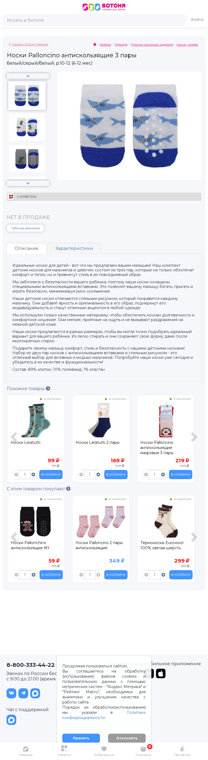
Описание (26, 248)
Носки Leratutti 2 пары (97, 442)
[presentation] (14, 440)
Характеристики (74, 248)
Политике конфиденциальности (104, 715)
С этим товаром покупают (36, 488)
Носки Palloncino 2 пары (163, 542)
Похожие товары (26, 388)
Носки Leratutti (25, 442)
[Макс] (35, 693)
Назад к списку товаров (30, 44)
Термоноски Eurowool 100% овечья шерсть (97, 545)
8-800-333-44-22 (30, 665)
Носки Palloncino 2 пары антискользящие (34, 545)
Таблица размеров (25, 228)
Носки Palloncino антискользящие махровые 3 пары (156, 447)
